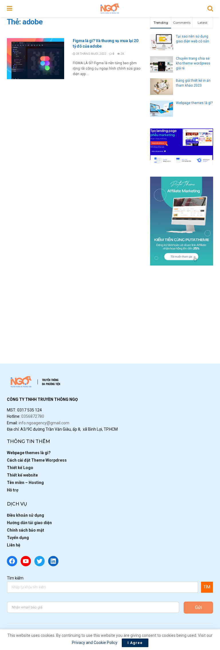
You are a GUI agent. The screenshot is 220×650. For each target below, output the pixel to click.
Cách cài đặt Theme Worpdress (37, 460)
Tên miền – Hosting (25, 482)
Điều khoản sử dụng (25, 515)
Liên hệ (13, 545)
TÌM (206, 587)
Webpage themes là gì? (194, 103)
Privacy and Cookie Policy (94, 642)
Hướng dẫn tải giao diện (29, 522)
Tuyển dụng (18, 537)
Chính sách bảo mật (25, 530)
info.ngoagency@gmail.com (44, 423)
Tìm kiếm (15, 578)
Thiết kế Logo (20, 467)
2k (122, 53)
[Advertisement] (181, 305)
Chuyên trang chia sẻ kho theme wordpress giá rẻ (193, 63)
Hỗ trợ (12, 490)
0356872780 (32, 416)
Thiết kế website (22, 475)
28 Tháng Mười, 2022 (90, 53)
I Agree (135, 643)
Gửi (198, 607)
